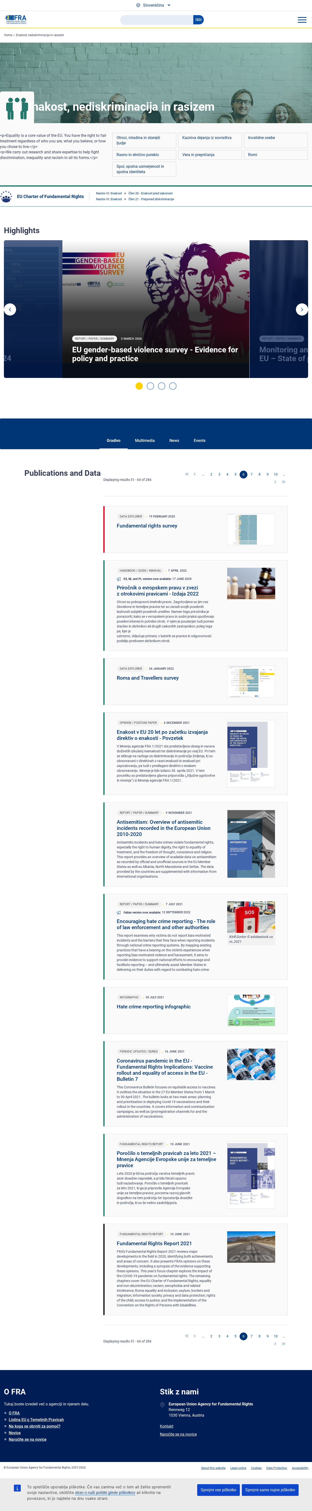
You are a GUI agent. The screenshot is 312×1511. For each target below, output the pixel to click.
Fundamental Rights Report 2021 (154, 1243)
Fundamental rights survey (147, 526)
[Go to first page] (187, 474)
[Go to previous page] (195, 474)
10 (276, 474)
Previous (10, 309)
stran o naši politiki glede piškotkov (105, 1493)
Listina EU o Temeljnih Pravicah (36, 1419)
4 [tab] (172, 386)
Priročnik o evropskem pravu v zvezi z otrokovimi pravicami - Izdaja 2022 (158, 591)
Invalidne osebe (261, 137)
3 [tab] (161, 386)
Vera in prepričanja (198, 154)
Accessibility (300, 1468)
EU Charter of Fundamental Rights (50, 196)
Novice (15, 1433)
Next (302, 309)
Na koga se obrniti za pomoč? (34, 1426)
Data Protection (276, 1468)
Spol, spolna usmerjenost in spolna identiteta (140, 169)
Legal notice (238, 1468)
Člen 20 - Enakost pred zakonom (150, 193)
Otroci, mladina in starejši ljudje (138, 140)
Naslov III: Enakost (109, 193)
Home (8, 35)
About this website (213, 1468)
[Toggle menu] (302, 20)
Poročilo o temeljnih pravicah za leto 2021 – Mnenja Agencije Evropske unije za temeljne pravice (166, 1159)
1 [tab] (139, 386)
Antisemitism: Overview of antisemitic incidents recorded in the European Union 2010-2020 (164, 828)
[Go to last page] (284, 482)
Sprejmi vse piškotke (218, 1490)
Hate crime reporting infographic (154, 1007)
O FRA (14, 1413)
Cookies (256, 1468)
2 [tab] (150, 386)
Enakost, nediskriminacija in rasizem (40, 35)
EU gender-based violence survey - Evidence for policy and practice (155, 354)
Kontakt (166, 1426)
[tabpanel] (156, 309)
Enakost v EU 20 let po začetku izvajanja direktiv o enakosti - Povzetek (162, 735)
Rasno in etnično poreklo (138, 154)
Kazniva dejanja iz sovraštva (207, 137)
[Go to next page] (276, 482)
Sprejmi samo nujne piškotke (270, 1490)
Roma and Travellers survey (148, 678)
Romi (252, 154)
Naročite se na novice (28, 1439)
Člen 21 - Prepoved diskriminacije (151, 199)
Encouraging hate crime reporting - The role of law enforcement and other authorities (166, 924)
